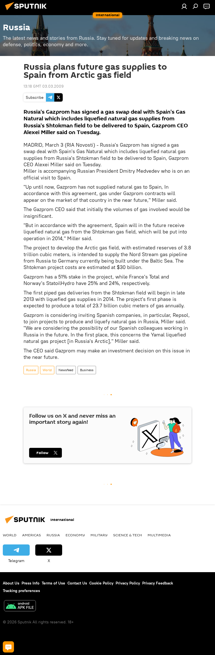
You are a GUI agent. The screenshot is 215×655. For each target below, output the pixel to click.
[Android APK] (20, 606)
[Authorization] (184, 6)
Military (99, 534)
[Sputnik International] (27, 10)
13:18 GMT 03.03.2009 (44, 86)
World (47, 370)
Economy (75, 534)
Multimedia (159, 534)
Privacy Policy (128, 583)
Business (87, 370)
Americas (31, 534)
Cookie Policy (101, 583)
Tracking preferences (21, 590)
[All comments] (8, 646)
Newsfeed (66, 370)
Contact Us (77, 583)
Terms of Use (53, 583)
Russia (31, 370)
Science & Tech (127, 534)
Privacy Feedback (157, 583)
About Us (11, 583)
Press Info (30, 583)
